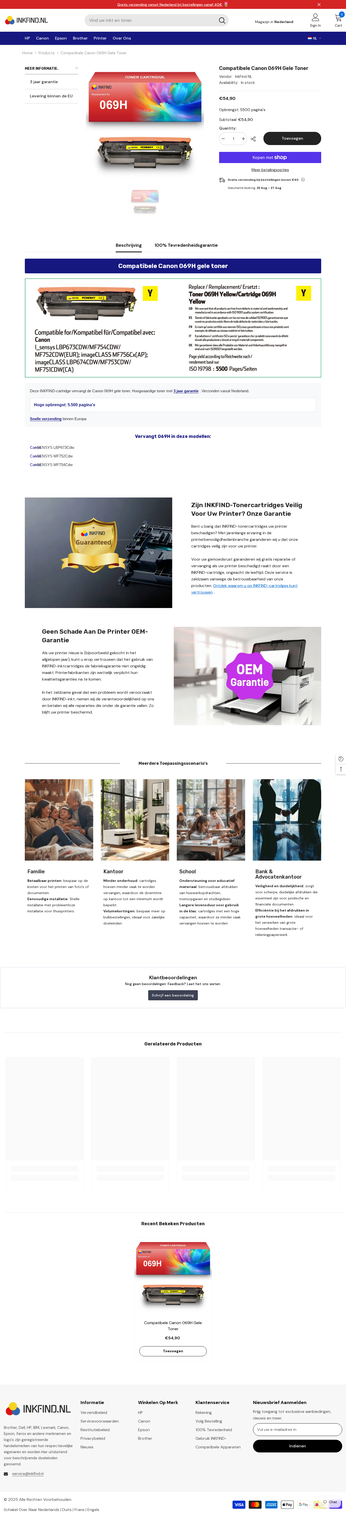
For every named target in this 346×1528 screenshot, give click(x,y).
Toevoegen (292, 138)
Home (27, 53)
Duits (67, 1509)
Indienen (297, 1446)
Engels (93, 1509)
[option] (145, 202)
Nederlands (48, 1509)
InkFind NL (243, 76)
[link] (98, 553)
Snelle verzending (46, 419)
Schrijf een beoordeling (173, 995)
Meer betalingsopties (270, 169)
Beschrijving (129, 245)
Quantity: (227, 128)
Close (319, 4)
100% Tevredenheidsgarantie (186, 245)
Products (47, 53)
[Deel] (255, 139)
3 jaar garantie (186, 391)
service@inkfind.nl (28, 1473)
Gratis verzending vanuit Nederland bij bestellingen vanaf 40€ (169, 4)
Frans (79, 1509)
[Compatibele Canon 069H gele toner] (173, 1276)
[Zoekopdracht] (157, 20)
